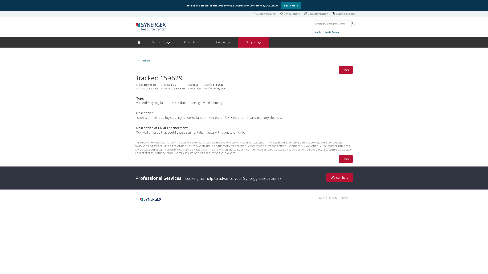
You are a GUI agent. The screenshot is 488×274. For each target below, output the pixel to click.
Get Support (291, 13)
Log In (318, 32)
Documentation (318, 13)
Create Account (332, 32)
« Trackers (144, 60)
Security (333, 198)
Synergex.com (345, 13)
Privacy (321, 198)
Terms (345, 198)
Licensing (221, 42)
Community (160, 42)
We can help (339, 177)
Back (346, 70)
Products (190, 42)
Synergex (150, 26)
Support (252, 42)
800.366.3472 (267, 13)
